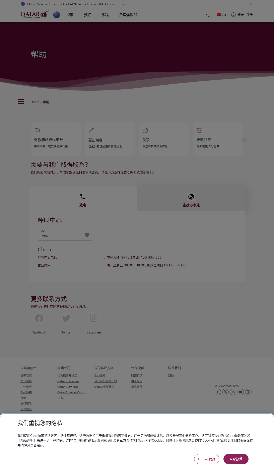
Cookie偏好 (206, 459)
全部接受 (236, 459)
